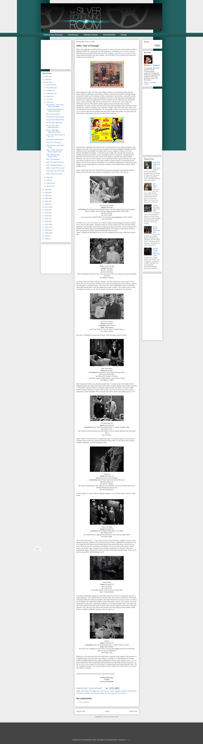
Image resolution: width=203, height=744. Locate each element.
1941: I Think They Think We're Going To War (54, 151)
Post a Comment (84, 702)
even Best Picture (124, 53)
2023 (47, 189)
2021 (47, 195)
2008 (47, 233)
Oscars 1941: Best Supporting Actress (53, 131)
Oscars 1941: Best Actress (55, 120)
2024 (47, 82)
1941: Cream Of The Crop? (55, 168)
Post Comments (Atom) (111, 717)
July (48, 99)
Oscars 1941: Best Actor (54, 123)
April (48, 180)
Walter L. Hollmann (153, 65)
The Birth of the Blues (83, 693)
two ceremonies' (81, 111)
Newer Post (80, 711)
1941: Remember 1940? (54, 174)
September (50, 93)
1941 (82, 691)
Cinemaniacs (73, 35)
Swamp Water (132, 691)
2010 (47, 227)
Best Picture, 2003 (155, 185)
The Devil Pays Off (111, 693)
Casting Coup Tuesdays (53, 35)
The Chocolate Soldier (97, 693)
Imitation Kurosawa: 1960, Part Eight (156, 207)
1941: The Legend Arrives (55, 162)
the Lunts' (92, 223)
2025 (47, 79)
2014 (47, 216)
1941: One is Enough (53, 142)
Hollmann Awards (91, 35)
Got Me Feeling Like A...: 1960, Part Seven (156, 252)
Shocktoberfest (109, 35)
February (50, 183)
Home (107, 711)
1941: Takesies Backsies (54, 165)
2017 (47, 207)
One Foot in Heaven (103, 691)
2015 (47, 213)
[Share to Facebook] (116, 688)
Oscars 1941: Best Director (55, 117)
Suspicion (124, 691)
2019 (47, 201)
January (49, 186)
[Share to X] (114, 688)
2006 (47, 239)
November (50, 87)
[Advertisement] (58, 54)
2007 (47, 236)
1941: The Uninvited (53, 159)
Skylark (117, 691)
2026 (47, 76)
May (48, 177)
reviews (124, 35)
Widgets (38, 550)
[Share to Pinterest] (118, 688)
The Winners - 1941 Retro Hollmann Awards (55, 105)
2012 (47, 221)
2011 (46, 224)
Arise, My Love (131, 660)
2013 (47, 218)
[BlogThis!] (112, 688)
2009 (47, 230)
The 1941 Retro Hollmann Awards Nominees (55, 110)
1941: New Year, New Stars (55, 171)
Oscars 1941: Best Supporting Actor (52, 126)
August (49, 96)
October (49, 90)
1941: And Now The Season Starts (52, 155)
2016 (47, 210)
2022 (47, 192)
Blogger (128, 740)
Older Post (133, 711)
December (50, 85)
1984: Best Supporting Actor (156, 164)
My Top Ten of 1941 (52, 114)
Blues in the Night (90, 691)
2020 (47, 198)
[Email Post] (106, 688)
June (48, 102)
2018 (47, 204)
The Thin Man (121, 693)
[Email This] (110, 688)
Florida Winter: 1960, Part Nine (156, 229)
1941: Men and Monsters (54, 139)
